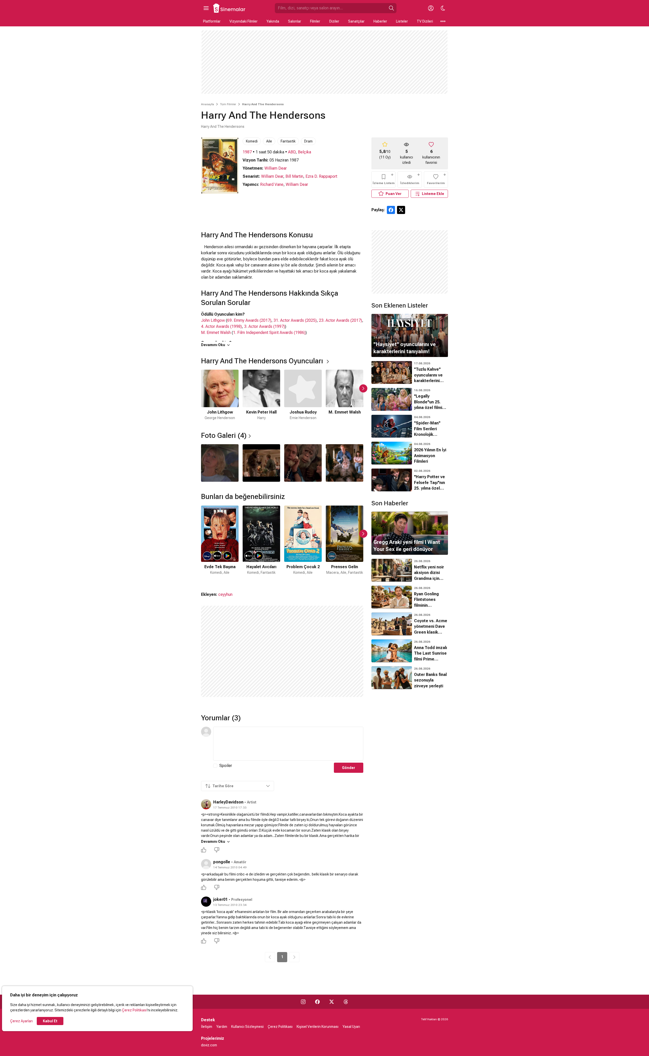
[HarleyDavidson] (206, 804)
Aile (269, 141)
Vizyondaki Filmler (243, 21)
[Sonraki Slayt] (363, 388)
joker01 (220, 899)
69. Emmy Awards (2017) (249, 320)
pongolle (221, 862)
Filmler (315, 21)
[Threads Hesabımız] (346, 1002)
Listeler (402, 21)
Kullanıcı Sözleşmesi (247, 1027)
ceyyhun (225, 594)
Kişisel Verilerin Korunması (317, 1027)
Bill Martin (294, 176)
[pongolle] (206, 864)
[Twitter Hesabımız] (332, 1002)
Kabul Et (50, 1021)
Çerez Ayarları (21, 1021)
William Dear (275, 168)
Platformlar (212, 21)
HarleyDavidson (228, 802)
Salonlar (294, 21)
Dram (308, 141)
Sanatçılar (356, 21)
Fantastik (288, 141)
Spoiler (225, 765)
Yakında (272, 21)
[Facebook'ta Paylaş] (391, 210)
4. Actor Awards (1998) (221, 326)
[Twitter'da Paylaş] (401, 210)
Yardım (221, 1027)
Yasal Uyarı (351, 1027)
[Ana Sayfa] (229, 8)
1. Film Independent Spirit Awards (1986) (269, 332)
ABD (292, 152)
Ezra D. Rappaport (321, 176)
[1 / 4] (220, 463)
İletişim (206, 1027)
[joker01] (206, 902)
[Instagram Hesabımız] (303, 1002)
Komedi (252, 141)
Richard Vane (271, 184)
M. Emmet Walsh (216, 332)
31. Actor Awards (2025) (295, 320)
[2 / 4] (261, 463)
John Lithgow (213, 320)
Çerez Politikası (134, 1010)
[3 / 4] (303, 463)
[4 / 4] (344, 463)
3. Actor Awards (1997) (264, 326)
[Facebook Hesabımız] (317, 1002)
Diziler (334, 21)
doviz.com (209, 1045)
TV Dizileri (425, 21)
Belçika (304, 152)
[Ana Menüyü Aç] (206, 8)
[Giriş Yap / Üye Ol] (431, 8)
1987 (247, 152)
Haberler (380, 21)
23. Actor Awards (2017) (340, 320)
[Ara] (391, 8)
